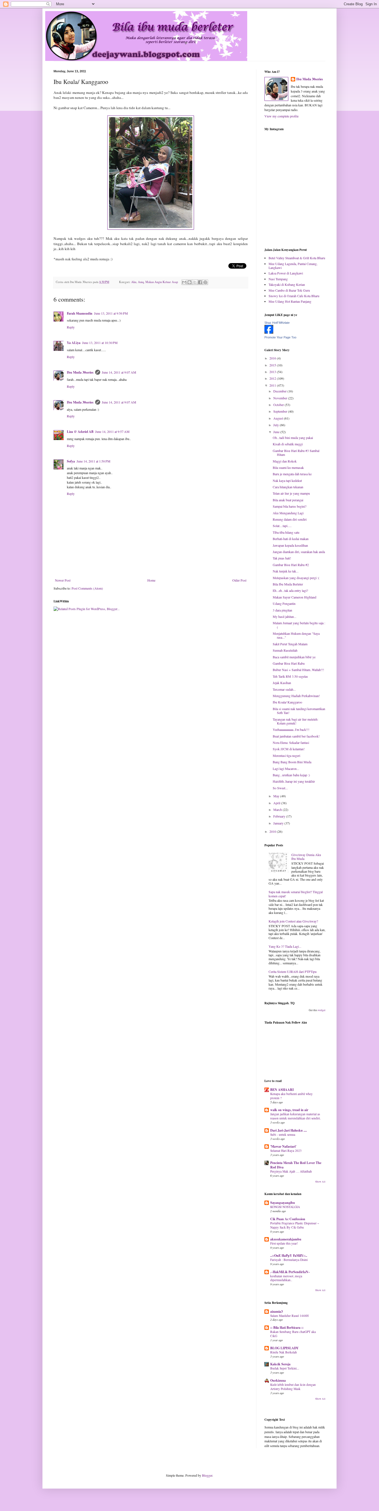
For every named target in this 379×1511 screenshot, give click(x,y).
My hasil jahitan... (284, 616)
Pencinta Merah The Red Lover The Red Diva (295, 1165)
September (280, 411)
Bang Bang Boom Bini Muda (292, 762)
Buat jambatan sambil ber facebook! (296, 736)
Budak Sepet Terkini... (284, 1368)
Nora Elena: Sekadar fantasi (291, 742)
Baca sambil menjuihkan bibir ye (294, 657)
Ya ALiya (73, 342)
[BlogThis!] (189, 282)
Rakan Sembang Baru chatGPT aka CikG (293, 1334)
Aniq (141, 282)
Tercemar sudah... (284, 689)
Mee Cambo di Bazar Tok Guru (289, 290)
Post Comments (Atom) (87, 588)
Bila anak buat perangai (288, 500)
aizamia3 (276, 1311)
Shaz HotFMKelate (277, 322)
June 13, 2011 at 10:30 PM (100, 342)
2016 (273, 358)
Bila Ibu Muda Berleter (288, 584)
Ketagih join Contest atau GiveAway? (293, 921)
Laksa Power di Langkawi (286, 273)
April (277, 803)
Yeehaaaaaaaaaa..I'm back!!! (291, 729)
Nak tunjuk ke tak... (286, 571)
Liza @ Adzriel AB (80, 431)
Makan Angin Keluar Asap (161, 282)
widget (321, 1010)
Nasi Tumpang (278, 279)
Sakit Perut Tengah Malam (290, 644)
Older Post (239, 580)
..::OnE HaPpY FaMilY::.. (288, 1255)
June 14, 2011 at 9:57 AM (112, 431)
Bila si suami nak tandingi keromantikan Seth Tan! (299, 710)
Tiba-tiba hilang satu (286, 532)
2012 (273, 378)
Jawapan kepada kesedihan (290, 545)
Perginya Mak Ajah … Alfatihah (291, 1171)
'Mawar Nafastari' (283, 1146)
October (279, 404)
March (278, 809)
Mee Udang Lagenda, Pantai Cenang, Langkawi (293, 265)
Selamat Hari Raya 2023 (286, 1150)
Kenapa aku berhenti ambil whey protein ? (291, 1096)
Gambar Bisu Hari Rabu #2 (291, 564)
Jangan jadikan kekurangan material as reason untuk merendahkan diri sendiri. (295, 1116)
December (280, 391)
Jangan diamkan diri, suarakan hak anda (299, 551)
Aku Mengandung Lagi (288, 513)
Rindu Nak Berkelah (283, 1352)
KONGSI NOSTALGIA (285, 1207)
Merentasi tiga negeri (286, 755)
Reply (71, 327)
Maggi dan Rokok (285, 461)
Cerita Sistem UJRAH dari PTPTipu (293, 971)
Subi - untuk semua (282, 1134)
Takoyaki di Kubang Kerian (287, 284)
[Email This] (184, 282)
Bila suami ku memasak (288, 467)
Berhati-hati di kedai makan (291, 538)
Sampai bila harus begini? (289, 506)
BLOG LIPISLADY (284, 1348)
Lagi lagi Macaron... (286, 768)
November (280, 398)
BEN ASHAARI (282, 1089)
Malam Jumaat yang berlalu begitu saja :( (299, 625)
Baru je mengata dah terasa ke (292, 474)
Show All (320, 1181)
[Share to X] (195, 282)
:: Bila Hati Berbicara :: (287, 1327)
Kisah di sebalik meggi (288, 444)
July (276, 425)
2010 (273, 831)
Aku (133, 282)
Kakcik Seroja (280, 1364)
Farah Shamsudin (79, 313)
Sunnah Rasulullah (285, 650)
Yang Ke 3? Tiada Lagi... (285, 946)
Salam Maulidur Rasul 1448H (289, 1316)
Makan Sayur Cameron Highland (294, 597)
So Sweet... (280, 788)
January (278, 823)
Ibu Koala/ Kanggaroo (287, 702)
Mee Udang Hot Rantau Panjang (290, 301)
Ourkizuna (278, 1380)
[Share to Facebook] (200, 282)
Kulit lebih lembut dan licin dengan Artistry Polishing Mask (293, 1386)
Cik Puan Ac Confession (287, 1219)
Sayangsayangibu (282, 1202)
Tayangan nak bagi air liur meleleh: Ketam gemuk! (295, 721)
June (276, 432)
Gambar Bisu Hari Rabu (289, 663)
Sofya (71, 461)
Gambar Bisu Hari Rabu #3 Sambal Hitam (296, 452)
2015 (273, 365)
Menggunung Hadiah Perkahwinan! (296, 695)
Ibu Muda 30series (80, 372)
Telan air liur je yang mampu (291, 493)
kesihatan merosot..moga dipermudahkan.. (286, 1278)
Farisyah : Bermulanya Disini (289, 1260)
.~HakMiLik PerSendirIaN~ (290, 1272)
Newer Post (62, 580)
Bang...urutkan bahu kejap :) (291, 775)
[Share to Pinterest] (205, 282)
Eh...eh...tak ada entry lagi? (290, 590)
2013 (273, 371)
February (279, 816)
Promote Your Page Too (280, 337)
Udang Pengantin (284, 603)
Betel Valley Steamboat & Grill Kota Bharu (297, 258)
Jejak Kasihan (282, 682)
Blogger (207, 1475)
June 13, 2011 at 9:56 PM (111, 313)
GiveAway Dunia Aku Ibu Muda (306, 856)
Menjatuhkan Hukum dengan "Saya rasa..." (296, 635)
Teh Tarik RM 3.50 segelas (290, 676)
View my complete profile (281, 116)
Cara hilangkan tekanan (288, 487)
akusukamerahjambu (285, 1239)
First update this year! (284, 1243)
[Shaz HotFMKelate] (268, 332)
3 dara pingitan (282, 610)
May (276, 796)
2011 (273, 385)
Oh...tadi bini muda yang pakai (293, 437)
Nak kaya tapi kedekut (287, 480)
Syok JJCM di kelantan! (289, 749)
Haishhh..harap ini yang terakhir (294, 781)
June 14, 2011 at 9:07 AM (119, 372)
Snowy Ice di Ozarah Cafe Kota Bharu (294, 296)
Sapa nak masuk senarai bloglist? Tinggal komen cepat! (296, 894)
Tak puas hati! (282, 558)
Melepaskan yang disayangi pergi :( (296, 577)
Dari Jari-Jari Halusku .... (288, 1130)
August (278, 418)
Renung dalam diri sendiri (290, 519)
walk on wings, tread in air (289, 1109)
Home (151, 580)
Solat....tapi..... (282, 525)
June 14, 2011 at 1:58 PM (93, 461)
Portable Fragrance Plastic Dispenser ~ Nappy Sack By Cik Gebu (294, 1225)
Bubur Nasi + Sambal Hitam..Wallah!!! (298, 669)
